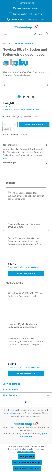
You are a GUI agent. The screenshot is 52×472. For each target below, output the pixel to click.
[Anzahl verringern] (5, 124)
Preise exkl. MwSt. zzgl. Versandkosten (21, 109)
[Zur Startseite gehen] (26, 27)
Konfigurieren (27, 456)
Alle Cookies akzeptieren (26, 468)
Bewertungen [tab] (9, 162)
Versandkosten (11, 413)
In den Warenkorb (34, 124)
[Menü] (6, 33)
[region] (26, 85)
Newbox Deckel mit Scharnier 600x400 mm (24, 225)
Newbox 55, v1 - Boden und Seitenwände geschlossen (23, 325)
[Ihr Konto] (40, 33)
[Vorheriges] (4, 85)
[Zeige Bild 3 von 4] (28, 97)
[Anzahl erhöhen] (15, 124)
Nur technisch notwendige (27, 462)
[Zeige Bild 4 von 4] (33, 97)
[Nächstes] (47, 85)
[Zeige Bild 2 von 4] (24, 97)
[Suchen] (34, 33)
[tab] (25, 151)
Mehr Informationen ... (26, 452)
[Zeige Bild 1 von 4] (19, 97)
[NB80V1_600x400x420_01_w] (26, 85)
